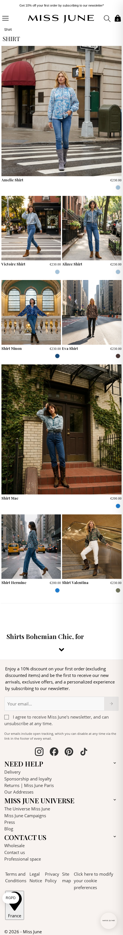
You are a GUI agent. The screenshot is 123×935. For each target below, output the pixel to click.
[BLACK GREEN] (118, 590)
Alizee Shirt (72, 263)
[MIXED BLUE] (57, 356)
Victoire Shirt (13, 263)
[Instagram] (39, 752)
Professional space (22, 859)
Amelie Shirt (12, 179)
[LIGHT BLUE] (118, 187)
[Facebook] (54, 752)
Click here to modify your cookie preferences (93, 880)
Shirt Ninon (11, 348)
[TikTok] (84, 752)
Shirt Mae (9, 498)
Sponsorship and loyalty (28, 779)
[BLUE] (118, 506)
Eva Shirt (70, 348)
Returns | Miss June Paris (29, 785)
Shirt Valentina (75, 582)
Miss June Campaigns (25, 815)
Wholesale (14, 845)
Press (9, 822)
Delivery (12, 772)
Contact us (14, 852)
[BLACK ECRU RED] (118, 356)
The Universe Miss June (27, 809)
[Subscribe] (111, 704)
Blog (8, 828)
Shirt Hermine (13, 582)
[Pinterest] (69, 752)
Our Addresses (18, 792)
